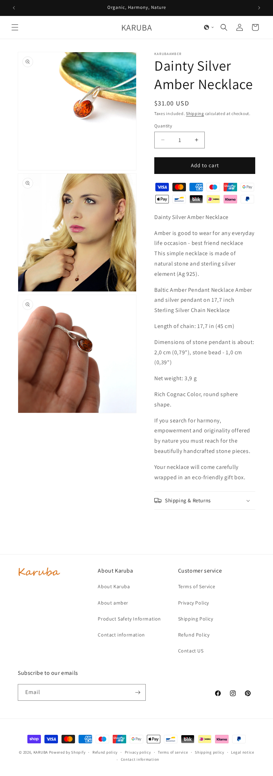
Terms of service (173, 752)
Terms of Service (196, 586)
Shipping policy (209, 752)
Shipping (195, 113)
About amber (113, 603)
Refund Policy (194, 635)
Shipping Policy (195, 619)
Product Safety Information (129, 619)
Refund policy (105, 752)
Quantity (163, 126)
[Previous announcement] (14, 8)
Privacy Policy (193, 603)
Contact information (121, 635)
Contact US (191, 650)
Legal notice (242, 752)
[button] (15, 27)
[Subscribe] (137, 692)
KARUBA (40, 752)
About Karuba (114, 586)
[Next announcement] (259, 8)
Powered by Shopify (67, 752)
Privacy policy (138, 752)
